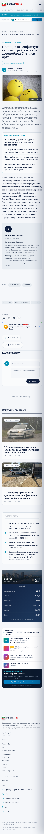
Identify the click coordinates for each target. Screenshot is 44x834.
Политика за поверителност (11, 827)
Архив (4, 10)
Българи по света (8, 751)
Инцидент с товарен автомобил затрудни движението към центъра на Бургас (20, 167)
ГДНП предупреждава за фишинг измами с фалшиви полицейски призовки (20, 495)
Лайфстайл (6, 761)
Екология (29, 10)
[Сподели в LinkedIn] (14, 318)
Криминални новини (16, 32)
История (5, 757)
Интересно (6, 754)
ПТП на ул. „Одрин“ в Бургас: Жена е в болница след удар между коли (19, 142)
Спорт (4, 767)
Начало (4, 32)
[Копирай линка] (19, 318)
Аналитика (6, 744)
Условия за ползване (29, 827)
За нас (7, 811)
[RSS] (9, 734)
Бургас (10, 10)
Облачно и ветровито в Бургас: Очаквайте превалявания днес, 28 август (24, 535)
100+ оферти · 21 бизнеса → (32, 632)
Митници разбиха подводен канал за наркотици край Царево (23, 543)
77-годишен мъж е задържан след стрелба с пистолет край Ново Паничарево (21, 449)
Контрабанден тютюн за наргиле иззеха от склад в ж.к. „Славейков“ (21, 158)
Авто (4, 747)
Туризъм (5, 780)
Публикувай (33, 381)
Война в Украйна (8, 771)
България (20, 10)
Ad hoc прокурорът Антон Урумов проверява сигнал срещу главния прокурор (24, 526)
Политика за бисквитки (9, 829)
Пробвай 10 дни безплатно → (22, 682)
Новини (4, 764)
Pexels (39, 99)
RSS (6, 807)
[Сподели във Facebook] (4, 318)
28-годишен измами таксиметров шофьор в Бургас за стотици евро (21, 150)
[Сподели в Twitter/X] (9, 318)
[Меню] (39, 3)
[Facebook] (4, 734)
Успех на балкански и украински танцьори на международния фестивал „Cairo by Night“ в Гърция (23, 556)
